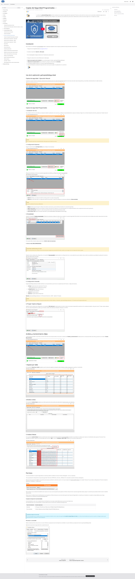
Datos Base (5, 11)
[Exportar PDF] (106, 11)
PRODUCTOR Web (6, 64)
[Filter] (22, 7)
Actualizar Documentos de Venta (9, 25)
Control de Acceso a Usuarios (8, 31)
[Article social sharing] (104, 11)
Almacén (4, 21)
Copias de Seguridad (7, 33)
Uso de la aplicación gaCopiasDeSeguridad (117, 12)
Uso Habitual (5, 13)
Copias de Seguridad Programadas (9, 35)
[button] (11, 8)
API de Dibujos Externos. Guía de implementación (11, 62)
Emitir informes (6, 45)
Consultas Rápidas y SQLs (8, 30)
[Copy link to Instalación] (35, 44)
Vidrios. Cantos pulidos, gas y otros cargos (10, 53)
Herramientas (12, 4)
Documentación (6, 4)
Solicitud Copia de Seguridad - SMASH (10, 42)
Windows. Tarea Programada (8, 55)
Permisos (115, 15)
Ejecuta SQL (6, 43)
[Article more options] (108, 11)
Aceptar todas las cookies (90, 576)
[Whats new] (130, 1)
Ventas (4, 15)
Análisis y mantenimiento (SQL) (119, 13)
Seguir (100, 11)
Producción (5, 20)
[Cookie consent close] (96, 576)
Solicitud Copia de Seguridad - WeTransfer (10, 38)
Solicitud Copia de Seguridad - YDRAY (10, 40)
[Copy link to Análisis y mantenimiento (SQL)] (49, 334)
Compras (4, 16)
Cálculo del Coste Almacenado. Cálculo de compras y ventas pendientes (13, 26)
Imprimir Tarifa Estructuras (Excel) (9, 57)
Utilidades (4, 18)
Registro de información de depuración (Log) (11, 50)
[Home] (3, 1)
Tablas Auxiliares (6, 59)
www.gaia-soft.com (44, 48)
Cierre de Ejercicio (7, 28)
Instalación (115, 9)
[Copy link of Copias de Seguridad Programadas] (56, 8)
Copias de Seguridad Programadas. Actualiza (11, 37)
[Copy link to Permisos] (34, 473)
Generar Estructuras (7, 47)
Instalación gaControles (7, 48)
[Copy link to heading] (27, 40)
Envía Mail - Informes (7, 60)
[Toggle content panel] (110, 8)
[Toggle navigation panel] (24, 8)
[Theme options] (133, 1)
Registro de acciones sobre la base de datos (10, 52)
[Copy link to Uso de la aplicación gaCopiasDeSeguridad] (58, 75)
